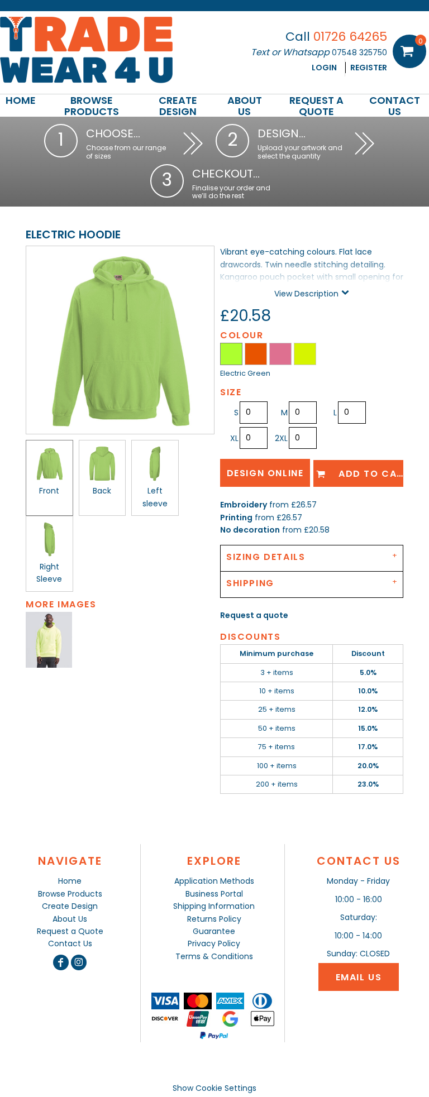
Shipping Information (214, 906)
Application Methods (214, 881)
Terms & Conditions (214, 956)
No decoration (250, 529)
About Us (70, 918)
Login (324, 67)
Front (49, 490)
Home (70, 881)
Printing (236, 517)
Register (368, 67)
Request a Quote (70, 931)
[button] (91, 105)
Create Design (70, 906)
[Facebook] (61, 962)
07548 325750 (359, 52)
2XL (281, 438)
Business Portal (214, 893)
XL (234, 438)
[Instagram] (79, 962)
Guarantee (214, 931)
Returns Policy (214, 918)
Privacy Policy (214, 943)
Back (102, 490)
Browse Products (70, 893)
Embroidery (243, 504)
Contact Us (70, 943)
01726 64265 (350, 36)
